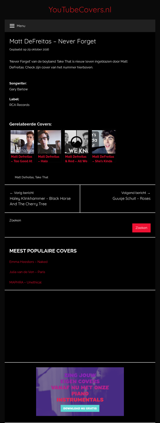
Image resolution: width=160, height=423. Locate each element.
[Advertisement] (80, 331)
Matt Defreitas (24, 177)
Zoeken (15, 220)
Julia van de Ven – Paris (27, 272)
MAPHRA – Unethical (25, 282)
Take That (41, 177)
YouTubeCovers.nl (80, 9)
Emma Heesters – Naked (28, 262)
